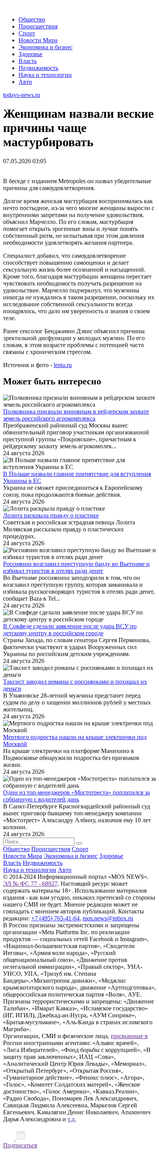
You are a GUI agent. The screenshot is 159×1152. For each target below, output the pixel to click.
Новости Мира (38, 40)
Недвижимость (38, 68)
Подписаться (20, 1145)
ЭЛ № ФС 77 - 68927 (30, 883)
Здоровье (30, 54)
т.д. (72, 1119)
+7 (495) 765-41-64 (55, 918)
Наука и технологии (45, 75)
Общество (32, 19)
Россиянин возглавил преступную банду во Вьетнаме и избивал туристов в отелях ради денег (76, 567)
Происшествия (38, 26)
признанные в (129, 1036)
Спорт (27, 33)
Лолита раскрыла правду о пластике (51, 515)
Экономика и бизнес (46, 47)
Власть (28, 61)
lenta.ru (63, 365)
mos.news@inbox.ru (108, 918)
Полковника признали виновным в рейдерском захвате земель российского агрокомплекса (76, 415)
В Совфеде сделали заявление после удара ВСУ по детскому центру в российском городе (70, 629)
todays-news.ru (21, 95)
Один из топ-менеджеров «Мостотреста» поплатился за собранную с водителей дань (76, 796)
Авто (25, 81)
